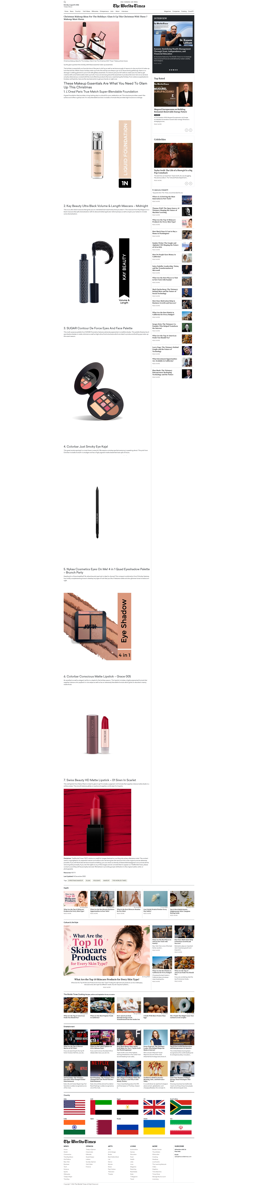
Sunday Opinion (91, 1162)
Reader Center (157, 1149)
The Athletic (156, 1152)
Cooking (184, 11)
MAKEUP (106, 880)
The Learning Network (159, 1164)
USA (121, 2)
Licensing (155, 1179)
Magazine (133, 1167)
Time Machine (156, 1172)
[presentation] (186, 130)
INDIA (136, 2)
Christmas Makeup (75, 880)
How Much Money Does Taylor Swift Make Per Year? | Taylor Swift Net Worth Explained (129, 1048)
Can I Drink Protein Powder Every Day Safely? (155, 910)
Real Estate (133, 1172)
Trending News (68, 1157)
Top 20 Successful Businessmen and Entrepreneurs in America (181, 1047)
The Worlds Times (119, 880)
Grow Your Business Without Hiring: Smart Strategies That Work (180, 1079)
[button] (170, 70)
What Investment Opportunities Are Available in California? (164, 360)
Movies (110, 1164)
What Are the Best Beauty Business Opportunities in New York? (102, 910)
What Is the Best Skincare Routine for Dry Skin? (128, 910)
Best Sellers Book (113, 1157)
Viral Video (89, 1164)
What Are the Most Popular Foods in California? (101, 1017)
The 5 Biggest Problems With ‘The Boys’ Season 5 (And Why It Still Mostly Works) (128, 1079)
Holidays (96, 880)
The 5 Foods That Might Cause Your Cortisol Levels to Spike (182, 1017)
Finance (88, 1167)
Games (132, 1152)
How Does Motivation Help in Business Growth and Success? (164, 302)
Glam (88, 880)
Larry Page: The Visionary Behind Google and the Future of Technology (165, 349)
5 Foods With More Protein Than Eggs (155, 1017)
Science (66, 1169)
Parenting (133, 1169)
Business (66, 1164)
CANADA (127, 2)
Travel (132, 1179)
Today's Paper (68, 1176)
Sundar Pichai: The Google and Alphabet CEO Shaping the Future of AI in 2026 (165, 245)
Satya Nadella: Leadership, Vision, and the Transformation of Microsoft (165, 268)
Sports (66, 1172)
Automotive (134, 1149)
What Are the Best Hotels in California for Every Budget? (163, 313)
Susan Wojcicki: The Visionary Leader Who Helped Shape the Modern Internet (154, 1048)
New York (67, 1162)
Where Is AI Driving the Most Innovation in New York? (163, 198)
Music (110, 1167)
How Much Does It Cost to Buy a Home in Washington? (164, 232)
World (65, 1152)
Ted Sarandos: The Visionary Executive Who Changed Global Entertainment (74, 1079)
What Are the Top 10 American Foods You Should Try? (164, 337)
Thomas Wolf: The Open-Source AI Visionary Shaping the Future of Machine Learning (165, 210)
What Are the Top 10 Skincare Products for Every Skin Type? (164, 221)
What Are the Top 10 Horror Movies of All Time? (73, 1047)
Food (131, 1157)
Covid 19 (191, 11)
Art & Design (112, 1152)
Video (154, 1167)
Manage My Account (159, 1176)
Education (133, 1154)
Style (131, 1174)
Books (110, 1154)
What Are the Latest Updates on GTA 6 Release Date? (101, 1047)
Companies (176, 11)
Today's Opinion (91, 1149)
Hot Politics (67, 1159)
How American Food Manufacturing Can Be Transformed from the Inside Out (128, 1017)
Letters (88, 1159)
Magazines (167, 11)
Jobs (131, 1162)
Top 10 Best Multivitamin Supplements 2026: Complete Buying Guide (180, 911)
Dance (110, 1162)
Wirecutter (155, 1154)
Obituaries (67, 1174)
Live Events (156, 1162)
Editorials (88, 1154)
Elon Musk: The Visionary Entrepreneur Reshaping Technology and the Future (162, 372)
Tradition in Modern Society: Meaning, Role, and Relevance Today (154, 1079)
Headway (155, 1159)
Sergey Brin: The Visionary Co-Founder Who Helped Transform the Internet (165, 326)
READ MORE (157, 66)
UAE (132, 2)
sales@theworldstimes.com (183, 1156)
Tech (65, 1167)
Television (111, 1172)
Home (66, 1149)
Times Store (156, 1174)
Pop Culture (111, 1169)
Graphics (155, 1169)
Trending (66, 1179)
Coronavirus (67, 1154)
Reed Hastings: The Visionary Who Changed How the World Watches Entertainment (102, 1079)
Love (131, 1164)
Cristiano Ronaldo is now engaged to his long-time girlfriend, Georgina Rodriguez (172, 171)
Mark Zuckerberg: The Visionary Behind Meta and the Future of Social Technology (165, 291)
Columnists (89, 1152)
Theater (110, 1174)
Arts (109, 1149)
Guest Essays (90, 1157)
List (109, 1159)
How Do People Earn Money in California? (164, 256)
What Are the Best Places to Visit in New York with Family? (165, 279)
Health (132, 1159)
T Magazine (133, 1176)
